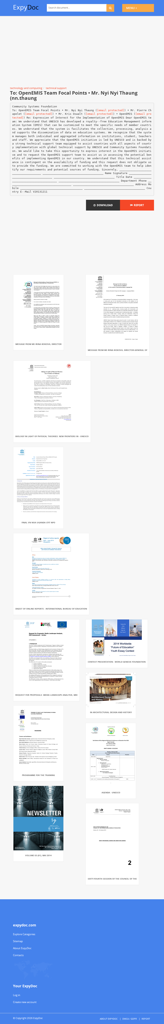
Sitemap (18, 941)
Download (104, 205)
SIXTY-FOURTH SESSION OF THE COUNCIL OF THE (112, 878)
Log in (16, 995)
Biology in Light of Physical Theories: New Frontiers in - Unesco (52, 436)
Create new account (25, 1002)
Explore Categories (24, 934)
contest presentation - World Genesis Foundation (117, 661)
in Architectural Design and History (111, 712)
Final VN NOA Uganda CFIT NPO (38, 522)
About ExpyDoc (22, 948)
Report (138, 205)
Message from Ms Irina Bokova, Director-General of (117, 350)
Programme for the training (38, 775)
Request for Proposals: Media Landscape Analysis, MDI (46, 695)
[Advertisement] (82, 52)
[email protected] (110, 110)
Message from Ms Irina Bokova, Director (38, 344)
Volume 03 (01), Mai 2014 (38, 855)
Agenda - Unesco (111, 792)
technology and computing (26, 88)
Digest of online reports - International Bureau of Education (51, 608)
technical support (56, 88)
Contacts (18, 955)
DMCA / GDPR (129, 1018)
